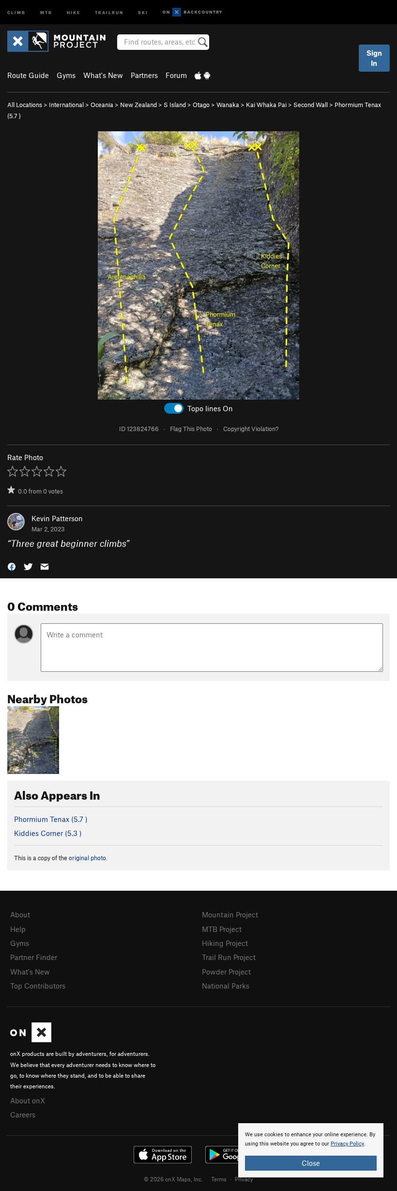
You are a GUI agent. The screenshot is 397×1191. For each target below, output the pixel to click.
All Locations (24, 104)
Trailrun (109, 12)
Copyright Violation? (250, 429)
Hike (73, 12)
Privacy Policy (347, 1144)
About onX (27, 1100)
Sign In (374, 57)
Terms (219, 1179)
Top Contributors (37, 985)
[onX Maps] (30, 1039)
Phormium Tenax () (51, 819)
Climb (16, 12)
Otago (201, 104)
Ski (143, 12)
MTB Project (222, 929)
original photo (87, 858)
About (20, 914)
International (66, 104)
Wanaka (227, 104)
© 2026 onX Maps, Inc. (173, 1179)
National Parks (225, 985)
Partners (144, 75)
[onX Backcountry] (192, 12)
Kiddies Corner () (48, 833)
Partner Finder (33, 957)
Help (18, 929)
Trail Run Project (229, 957)
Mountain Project (230, 914)
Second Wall (310, 104)
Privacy (244, 1179)
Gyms (66, 75)
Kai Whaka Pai (266, 104)
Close (311, 1163)
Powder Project (226, 971)
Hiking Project (225, 943)
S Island (175, 104)
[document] (311, 1150)
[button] (11, 566)
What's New (103, 75)
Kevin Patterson (57, 518)
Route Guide (28, 75)
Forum (176, 75)
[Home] (61, 41)
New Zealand (138, 104)
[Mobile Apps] (202, 75)
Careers (22, 1114)
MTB (46, 12)
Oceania (102, 104)
